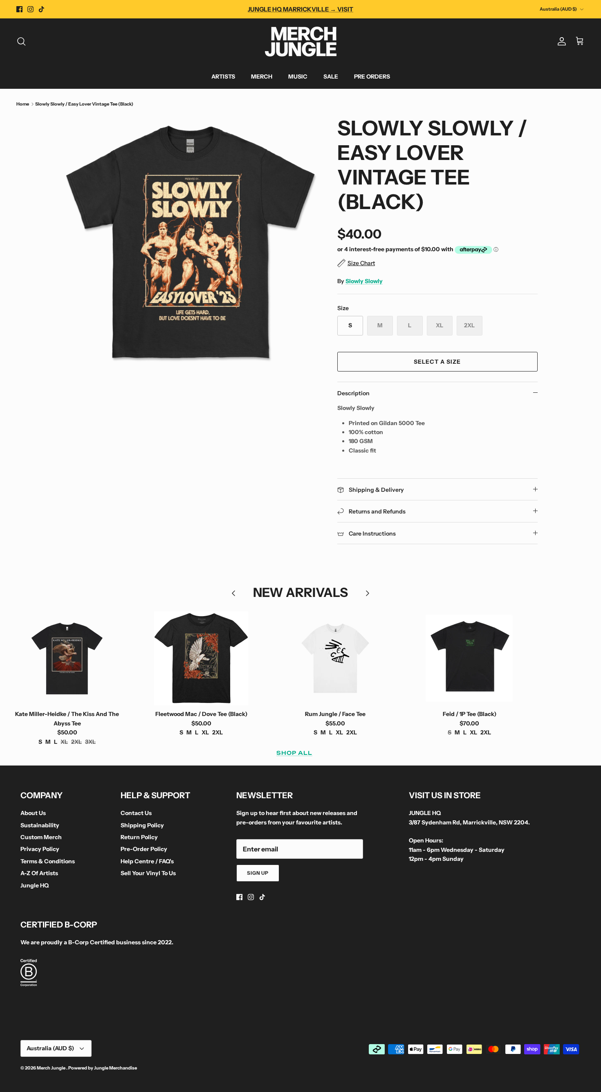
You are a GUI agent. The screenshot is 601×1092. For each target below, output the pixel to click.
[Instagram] (30, 9)
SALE (330, 76)
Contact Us (136, 813)
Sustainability (39, 825)
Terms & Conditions (47, 861)
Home (22, 104)
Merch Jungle (51, 1068)
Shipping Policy (142, 825)
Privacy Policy (39, 849)
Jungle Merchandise (115, 1068)
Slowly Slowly (364, 281)
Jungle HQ (34, 885)
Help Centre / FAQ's (147, 861)
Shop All (294, 753)
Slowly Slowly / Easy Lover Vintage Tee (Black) (84, 104)
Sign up (258, 873)
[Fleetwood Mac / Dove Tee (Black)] (201, 658)
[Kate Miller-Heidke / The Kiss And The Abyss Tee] (67, 658)
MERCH (261, 76)
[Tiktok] (41, 9)
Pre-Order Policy (144, 849)
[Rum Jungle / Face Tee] (335, 658)
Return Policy (139, 837)
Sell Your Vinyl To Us (148, 873)
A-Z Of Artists (39, 873)
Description (353, 393)
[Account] (560, 41)
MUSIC (297, 76)
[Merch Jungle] (300, 41)
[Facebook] (19, 9)
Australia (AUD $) (558, 9)
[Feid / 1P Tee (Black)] (469, 658)
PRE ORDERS (372, 76)
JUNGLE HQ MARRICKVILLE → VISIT (300, 9)
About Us (33, 813)
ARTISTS (223, 76)
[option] (191, 244)
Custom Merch (41, 837)
